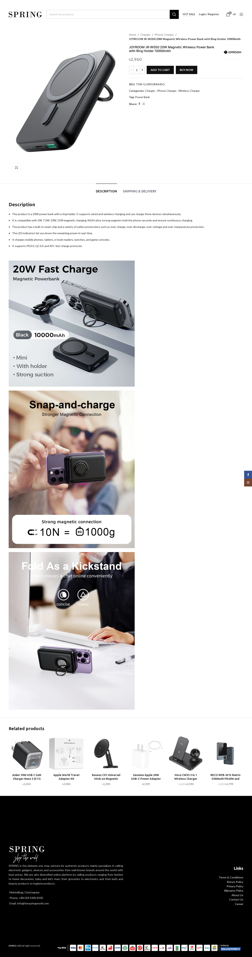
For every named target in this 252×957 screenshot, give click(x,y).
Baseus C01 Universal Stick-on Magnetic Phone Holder (106, 778)
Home (132, 34)
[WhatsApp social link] (143, 104)
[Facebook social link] (139, 104)
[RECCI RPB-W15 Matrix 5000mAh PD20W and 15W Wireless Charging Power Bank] (225, 753)
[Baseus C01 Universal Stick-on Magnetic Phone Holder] (106, 753)
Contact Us (236, 899)
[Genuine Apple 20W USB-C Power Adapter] (146, 753)
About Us (237, 895)
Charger (145, 34)
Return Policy (235, 882)
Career (239, 904)
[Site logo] (25, 14)
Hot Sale (189, 14)
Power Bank (142, 97)
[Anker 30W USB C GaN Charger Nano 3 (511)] (26, 753)
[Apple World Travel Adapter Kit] (66, 753)
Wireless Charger (189, 90)
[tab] (106, 189)
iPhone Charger (164, 34)
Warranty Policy (233, 890)
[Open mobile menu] (241, 14)
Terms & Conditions (231, 877)
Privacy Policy (235, 886)
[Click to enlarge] (16, 168)
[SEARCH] (174, 14)
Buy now (186, 69)
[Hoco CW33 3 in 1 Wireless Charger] (186, 753)
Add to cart (160, 69)
